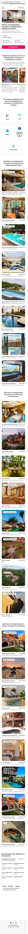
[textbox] (7, 42)
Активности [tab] (21, 859)
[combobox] (13, 37)
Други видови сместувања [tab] (8, 859)
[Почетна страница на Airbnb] (3, 7)
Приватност (11, 926)
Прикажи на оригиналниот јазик (17, 3)
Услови (17, 926)
